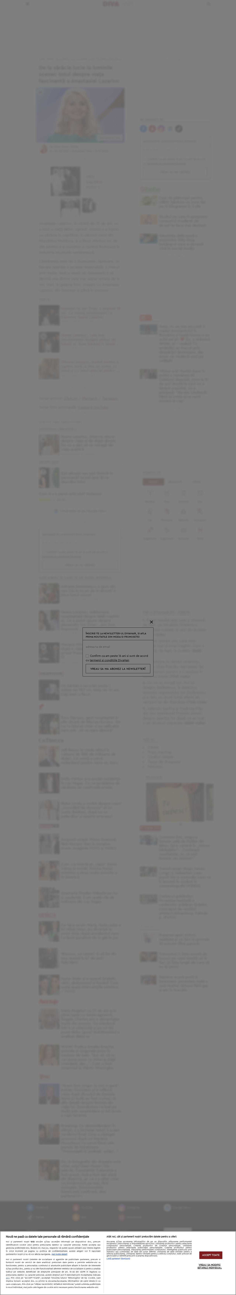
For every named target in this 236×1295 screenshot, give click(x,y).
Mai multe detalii (59, 1254)
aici (7, 1278)
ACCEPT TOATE (211, 1255)
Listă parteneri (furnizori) (118, 1259)
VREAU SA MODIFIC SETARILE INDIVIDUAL (209, 1266)
